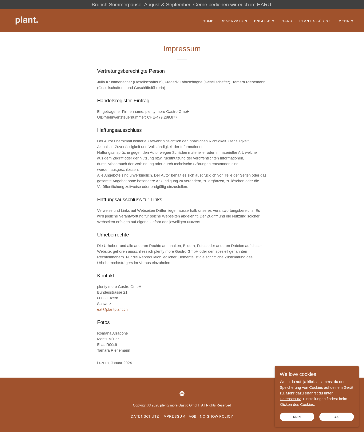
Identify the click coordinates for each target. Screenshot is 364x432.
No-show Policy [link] (216, 416)
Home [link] (208, 21)
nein (297, 416)
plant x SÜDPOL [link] (315, 21)
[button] (264, 21)
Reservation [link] (234, 21)
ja (337, 416)
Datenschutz (290, 399)
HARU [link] (287, 21)
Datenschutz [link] (145, 416)
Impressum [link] (173, 416)
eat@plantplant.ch (112, 309)
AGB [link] (193, 416)
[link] (26, 20)
